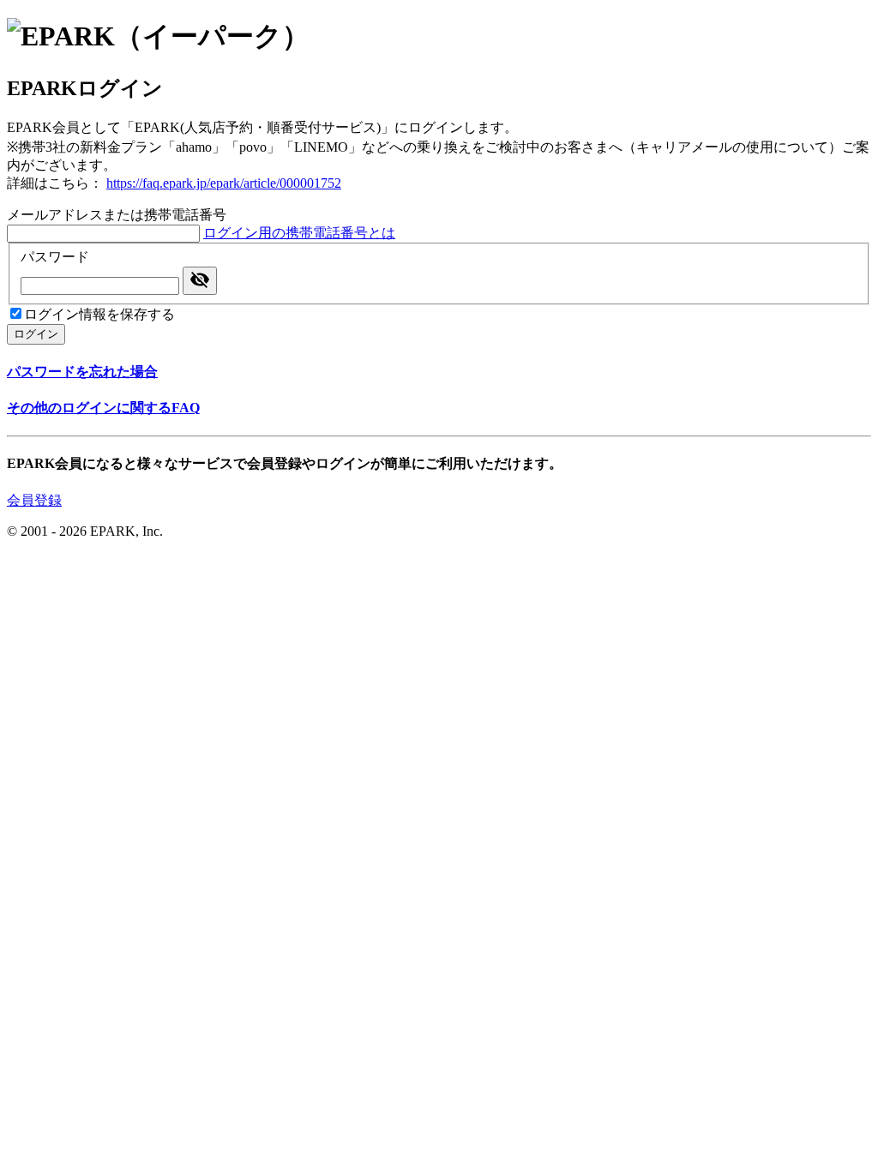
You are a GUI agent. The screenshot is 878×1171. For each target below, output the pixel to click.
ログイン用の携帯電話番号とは (299, 232)
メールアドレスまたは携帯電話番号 (116, 214)
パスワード (55, 256)
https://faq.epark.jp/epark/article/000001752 (223, 183)
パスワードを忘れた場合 (82, 371)
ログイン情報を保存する (99, 314)
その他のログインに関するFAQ (103, 407)
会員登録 (34, 500)
